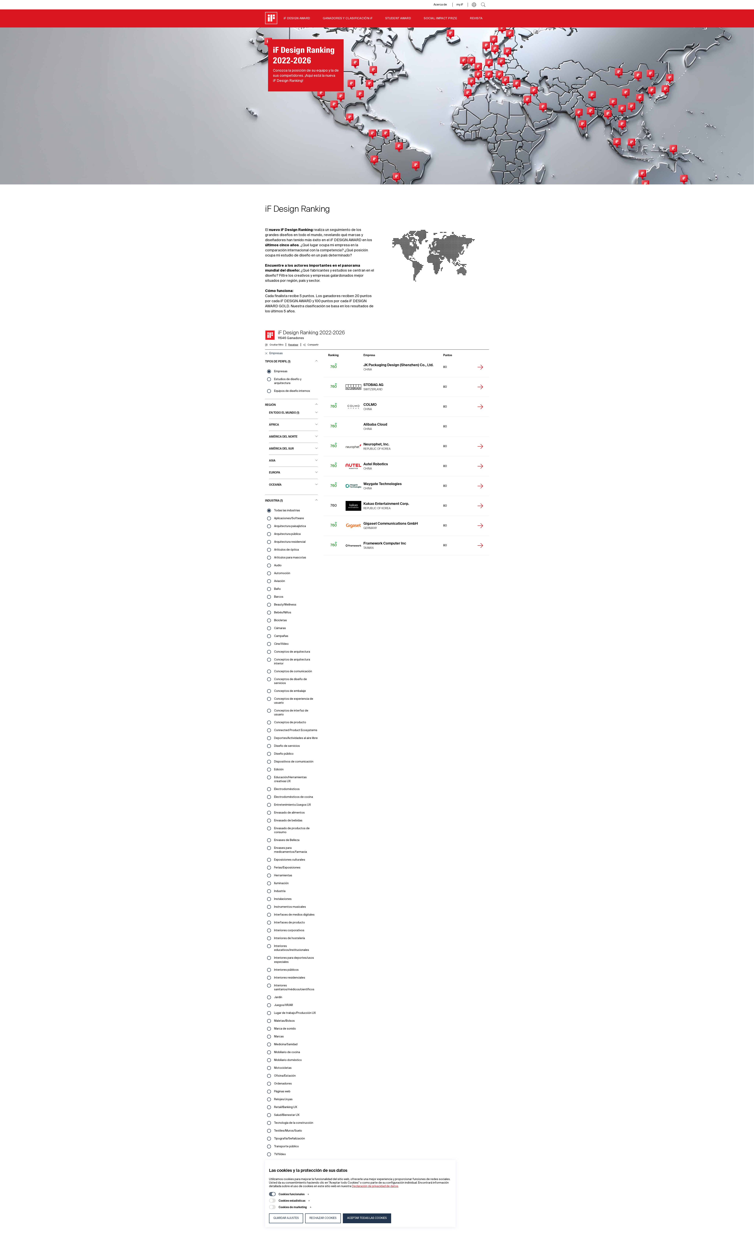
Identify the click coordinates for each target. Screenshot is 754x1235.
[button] (474, 4)
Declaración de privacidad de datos (375, 1186)
